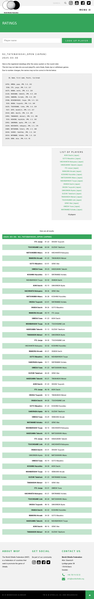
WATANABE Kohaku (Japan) (71, 210)
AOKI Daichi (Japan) (71, 155)
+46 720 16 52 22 (73, 575)
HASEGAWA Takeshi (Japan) (71, 165)
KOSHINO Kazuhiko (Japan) (71, 174)
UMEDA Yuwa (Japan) (72, 206)
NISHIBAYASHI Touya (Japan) (72, 181)
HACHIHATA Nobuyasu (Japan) (71, 162)
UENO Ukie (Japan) (72, 203)
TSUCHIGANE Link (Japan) (72, 200)
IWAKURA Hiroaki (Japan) (71, 171)
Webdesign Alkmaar (16, 595)
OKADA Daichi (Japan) (71, 184)
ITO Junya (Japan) (72, 168)
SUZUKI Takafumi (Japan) (71, 194)
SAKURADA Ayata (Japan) (72, 190)
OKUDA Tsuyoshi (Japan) (71, 187)
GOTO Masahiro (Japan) (72, 159)
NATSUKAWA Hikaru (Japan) (71, 178)
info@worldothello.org (75, 579)
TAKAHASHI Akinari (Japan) (71, 197)
